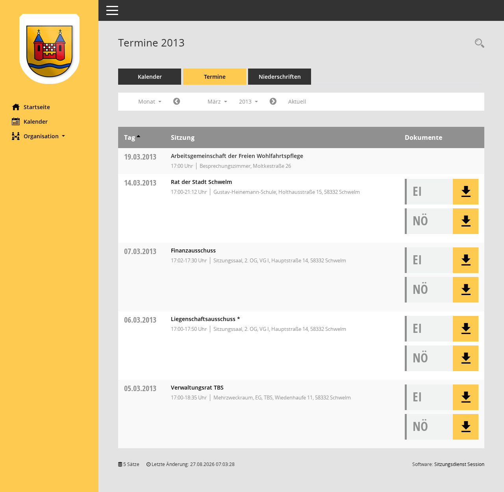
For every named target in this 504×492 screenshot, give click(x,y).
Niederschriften (280, 76)
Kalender (36, 121)
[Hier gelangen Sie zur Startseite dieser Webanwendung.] (49, 49)
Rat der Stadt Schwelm (201, 182)
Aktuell (297, 101)
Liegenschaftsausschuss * (205, 319)
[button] (49, 136)
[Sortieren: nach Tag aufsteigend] (138, 137)
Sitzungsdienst (459, 464)
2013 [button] (246, 101)
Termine (215, 76)
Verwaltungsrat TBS (197, 387)
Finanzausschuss (193, 250)
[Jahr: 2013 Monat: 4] (273, 102)
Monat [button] (147, 101)
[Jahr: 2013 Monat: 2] (176, 102)
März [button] (215, 101)
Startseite (37, 107)
